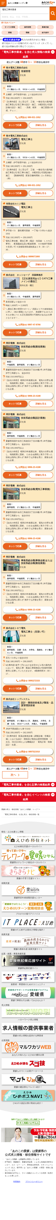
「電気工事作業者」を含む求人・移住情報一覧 (21, 814)
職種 (27, 33)
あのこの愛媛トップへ (16, 3)
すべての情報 (10, 27)
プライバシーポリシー (34, 1182)
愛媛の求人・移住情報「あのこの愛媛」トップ (19, 809)
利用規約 (16, 1182)
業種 (10, 33)
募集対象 (45, 27)
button (53, 52)
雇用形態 (27, 27)
